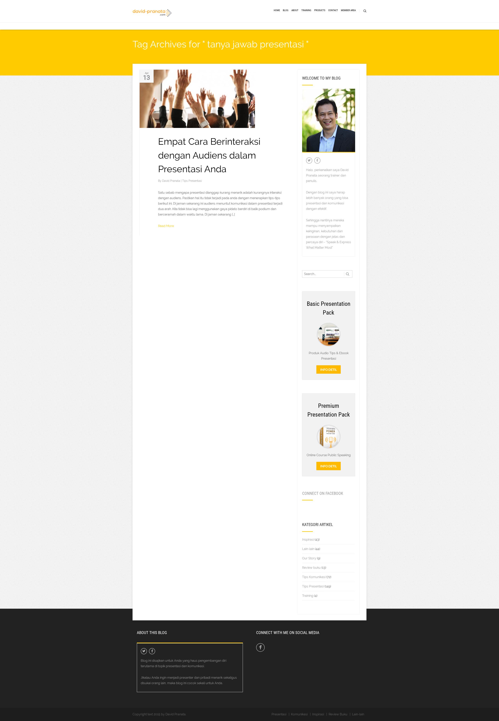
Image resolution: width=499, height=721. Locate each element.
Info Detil (328, 369)
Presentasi (279, 714)
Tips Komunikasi (314, 577)
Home (277, 10)
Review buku (311, 567)
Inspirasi (308, 539)
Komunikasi (299, 714)
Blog (285, 10)
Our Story (309, 558)
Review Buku (338, 714)
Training (306, 10)
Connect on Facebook (322, 493)
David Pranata (171, 180)
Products (319, 10)
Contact (333, 10)
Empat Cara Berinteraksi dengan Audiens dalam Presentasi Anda (209, 155)
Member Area (348, 10)
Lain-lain (308, 549)
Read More (166, 226)
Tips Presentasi (192, 180)
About (294, 10)
